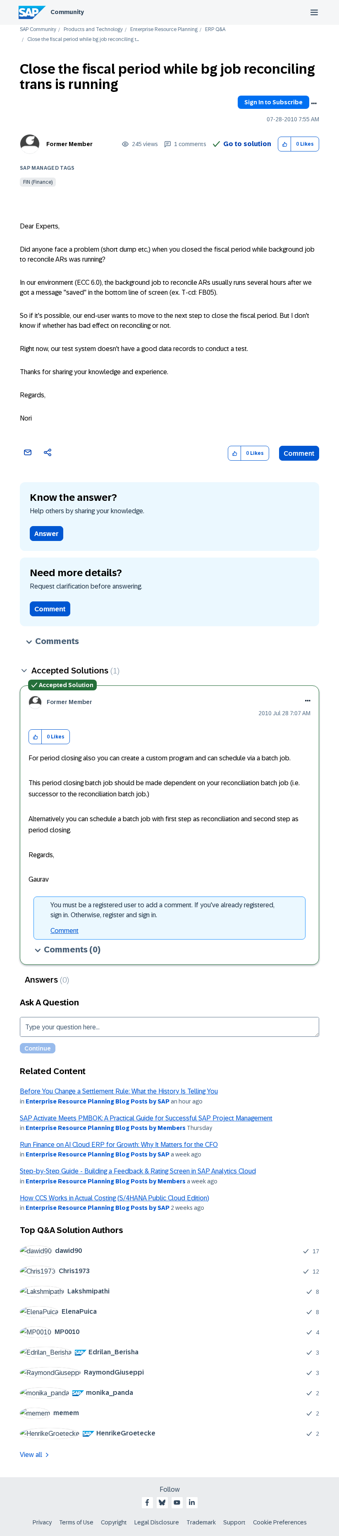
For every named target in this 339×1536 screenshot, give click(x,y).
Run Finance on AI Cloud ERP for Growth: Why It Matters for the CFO (119, 1144)
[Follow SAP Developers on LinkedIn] (192, 1502)
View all (31, 1454)
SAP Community (38, 29)
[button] (284, 144)
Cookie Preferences (280, 1522)
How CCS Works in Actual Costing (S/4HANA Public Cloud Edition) (114, 1198)
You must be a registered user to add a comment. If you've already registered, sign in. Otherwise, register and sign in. (162, 909)
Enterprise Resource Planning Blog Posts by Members (106, 1128)
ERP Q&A (215, 29)
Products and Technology (93, 29)
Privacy (42, 1522)
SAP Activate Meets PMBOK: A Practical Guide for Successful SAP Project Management (146, 1118)
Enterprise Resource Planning (164, 29)
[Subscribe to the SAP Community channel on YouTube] (177, 1502)
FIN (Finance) (38, 182)
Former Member (69, 144)
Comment (299, 453)
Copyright (114, 1522)
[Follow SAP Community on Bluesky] (162, 1502)
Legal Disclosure (156, 1522)
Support (234, 1522)
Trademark (201, 1522)
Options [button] (313, 103)
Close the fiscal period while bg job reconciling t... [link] (83, 39)
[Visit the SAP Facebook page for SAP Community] (147, 1502)
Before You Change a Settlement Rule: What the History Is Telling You (119, 1091)
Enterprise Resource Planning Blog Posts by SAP (98, 1101)
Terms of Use (76, 1522)
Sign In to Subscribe (273, 102)
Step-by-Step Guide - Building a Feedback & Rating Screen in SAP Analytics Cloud (138, 1171)
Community (67, 12)
